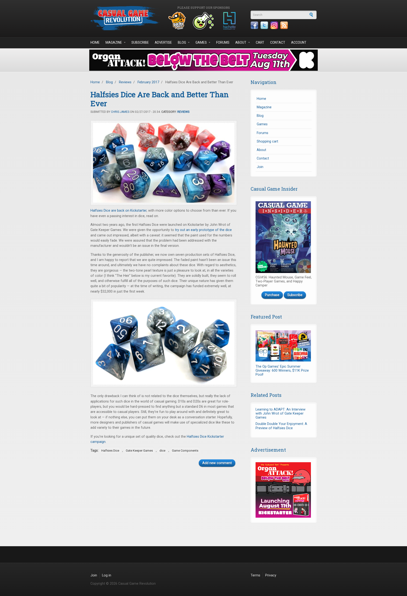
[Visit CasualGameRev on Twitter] (264, 25)
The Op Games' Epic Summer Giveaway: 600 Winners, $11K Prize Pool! (282, 371)
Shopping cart (267, 141)
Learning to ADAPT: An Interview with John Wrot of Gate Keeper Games (280, 413)
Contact (277, 42)
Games (201, 42)
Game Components (185, 450)
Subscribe (140, 42)
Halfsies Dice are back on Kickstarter (118, 211)
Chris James (120, 111)
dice (162, 450)
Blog (182, 42)
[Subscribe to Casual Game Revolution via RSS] (284, 25)
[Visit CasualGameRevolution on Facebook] (254, 25)
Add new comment (217, 463)
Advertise (163, 42)
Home (95, 42)
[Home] (125, 18)
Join (260, 167)
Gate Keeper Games (139, 450)
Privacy (270, 575)
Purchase (272, 295)
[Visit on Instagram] (274, 25)
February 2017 (148, 82)
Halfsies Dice (110, 450)
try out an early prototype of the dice (203, 230)
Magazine (114, 42)
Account (298, 42)
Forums (222, 42)
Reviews (125, 82)
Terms (255, 575)
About (240, 42)
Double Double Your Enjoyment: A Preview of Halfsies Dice (281, 426)
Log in (106, 575)
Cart (260, 42)
